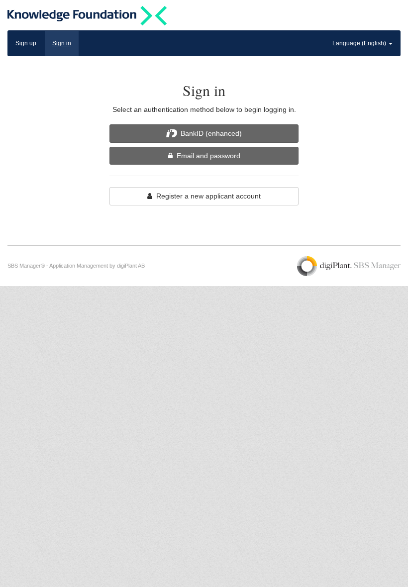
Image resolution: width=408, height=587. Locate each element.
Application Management (78, 266)
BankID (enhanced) (210, 133)
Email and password (206, 156)
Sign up (25, 43)
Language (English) (360, 43)
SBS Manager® (26, 266)
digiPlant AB (131, 266)
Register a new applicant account (206, 196)
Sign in (61, 43)
